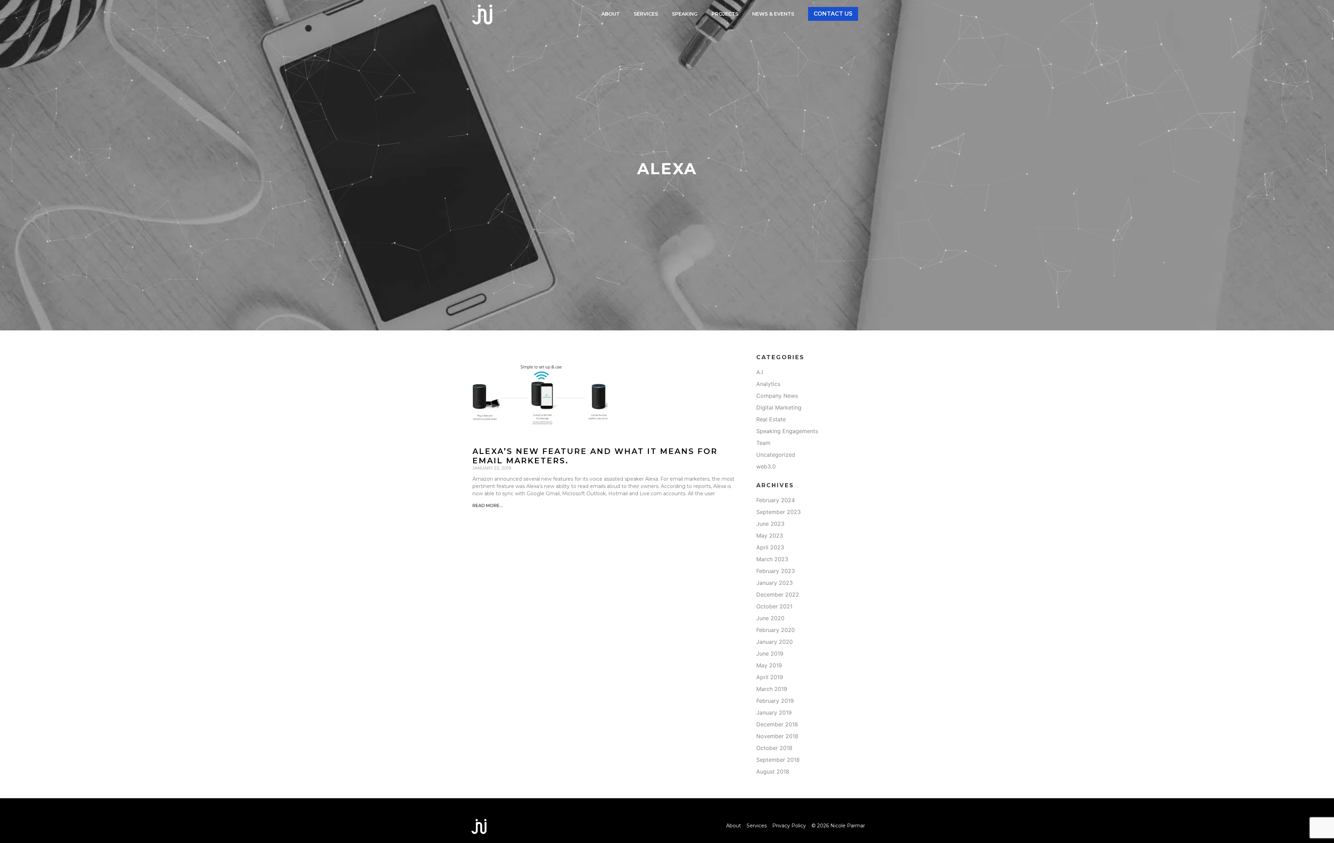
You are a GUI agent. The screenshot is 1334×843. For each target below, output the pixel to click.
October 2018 (774, 747)
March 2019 (771, 688)
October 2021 (774, 606)
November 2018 (777, 736)
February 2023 (775, 570)
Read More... (487, 505)
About (610, 14)
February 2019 (775, 700)
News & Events (773, 14)
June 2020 (770, 618)
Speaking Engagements (787, 431)
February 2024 (775, 500)
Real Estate (771, 419)
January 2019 (774, 712)
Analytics (768, 383)
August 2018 (772, 771)
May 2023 (769, 535)
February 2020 (775, 629)
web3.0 (766, 466)
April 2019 (769, 677)
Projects (724, 14)
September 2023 (778, 511)
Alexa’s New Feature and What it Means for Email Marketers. (595, 456)
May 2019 (769, 665)
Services (646, 14)
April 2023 (770, 547)
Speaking (685, 14)
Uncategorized (775, 454)
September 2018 (778, 759)
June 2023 (770, 523)
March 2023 (772, 559)
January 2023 (774, 582)
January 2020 (774, 641)
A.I (759, 372)
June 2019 (769, 653)
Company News (777, 395)
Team (763, 442)
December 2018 (777, 724)
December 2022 (777, 594)
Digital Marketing (778, 407)
